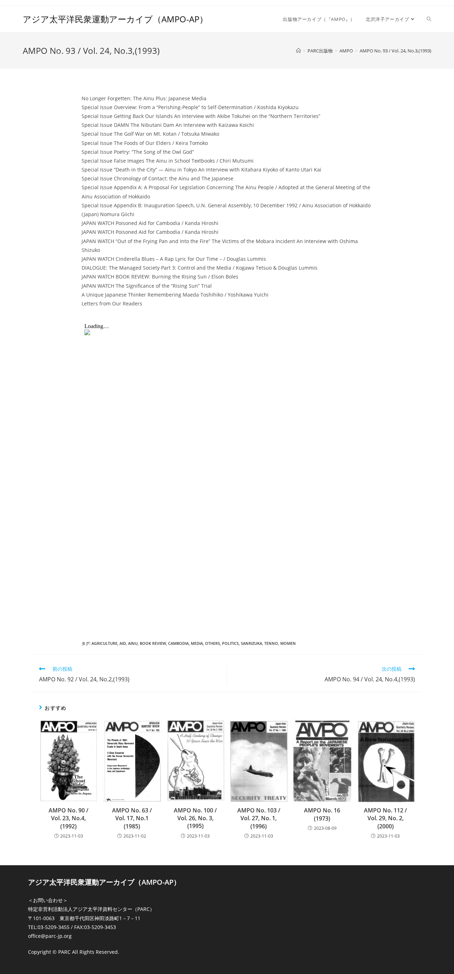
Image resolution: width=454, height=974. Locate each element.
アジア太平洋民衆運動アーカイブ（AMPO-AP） (115, 19)
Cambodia (178, 643)
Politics (230, 643)
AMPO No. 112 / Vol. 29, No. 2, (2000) (385, 818)
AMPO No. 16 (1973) (322, 814)
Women (288, 643)
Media (197, 643)
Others (212, 643)
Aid (123, 643)
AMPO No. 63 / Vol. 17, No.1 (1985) (132, 818)
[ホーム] (298, 50)
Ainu (133, 643)
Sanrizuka (251, 643)
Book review (153, 643)
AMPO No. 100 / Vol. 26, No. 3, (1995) (195, 818)
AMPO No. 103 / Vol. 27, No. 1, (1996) (258, 818)
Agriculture (104, 643)
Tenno (271, 643)
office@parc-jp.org (50, 936)
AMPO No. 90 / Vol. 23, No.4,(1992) (68, 818)
